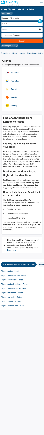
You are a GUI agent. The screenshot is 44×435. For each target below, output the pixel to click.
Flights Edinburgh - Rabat (11, 301)
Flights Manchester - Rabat (12, 280)
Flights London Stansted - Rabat (14, 275)
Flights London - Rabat (10, 271)
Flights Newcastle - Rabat (11, 297)
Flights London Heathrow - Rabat (14, 284)
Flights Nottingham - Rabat (12, 293)
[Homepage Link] (10, 2)
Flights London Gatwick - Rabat (13, 288)
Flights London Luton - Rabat (12, 306)
